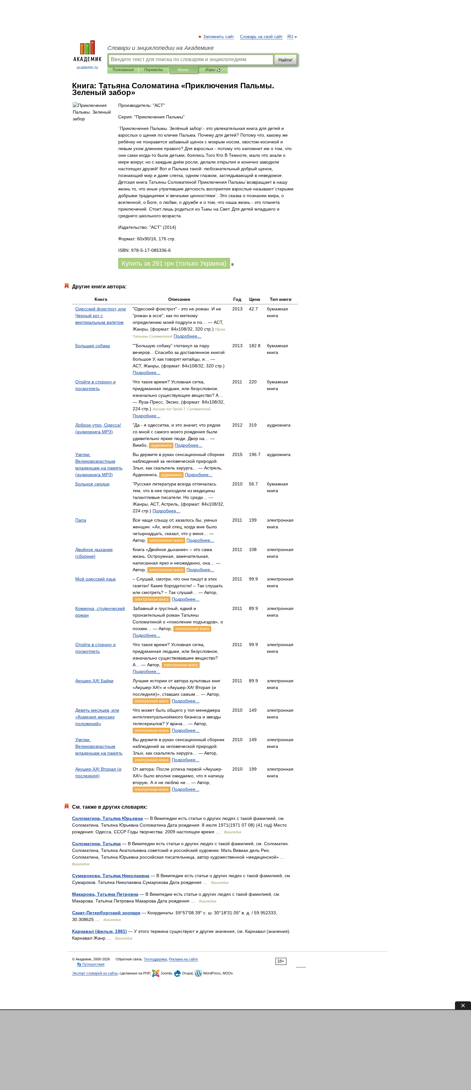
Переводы (153, 70)
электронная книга (166, 540)
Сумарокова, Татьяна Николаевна (110, 875)
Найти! (285, 59)
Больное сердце (92, 483)
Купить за (174, 263)
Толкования (123, 70)
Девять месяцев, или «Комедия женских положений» (97, 717)
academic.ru (87, 67)
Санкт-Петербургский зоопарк (106, 912)
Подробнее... (187, 336)
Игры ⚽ (213, 70)
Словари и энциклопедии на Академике (160, 48)
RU (290, 37)
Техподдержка (155, 959)
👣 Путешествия (90, 964)
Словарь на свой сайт (261, 37)
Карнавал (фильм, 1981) (99, 931)
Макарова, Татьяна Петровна (105, 894)
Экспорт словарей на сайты (95, 973)
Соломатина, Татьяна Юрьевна (107, 818)
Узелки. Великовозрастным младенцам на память (98, 746)
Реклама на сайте (183, 959)
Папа (80, 520)
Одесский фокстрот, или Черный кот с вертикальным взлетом (100, 315)
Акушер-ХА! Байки (94, 680)
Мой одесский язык (95, 578)
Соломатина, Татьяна (96, 843)
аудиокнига (161, 445)
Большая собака (92, 345)
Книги (183, 70)
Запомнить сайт (219, 37)
